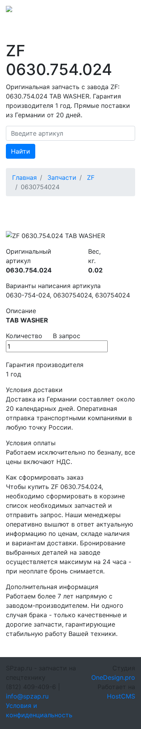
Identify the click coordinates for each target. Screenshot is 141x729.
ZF (90, 177)
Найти (20, 151)
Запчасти (61, 177)
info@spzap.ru (27, 696)
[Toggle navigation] (124, 11)
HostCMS (121, 696)
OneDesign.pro (113, 677)
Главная (24, 177)
